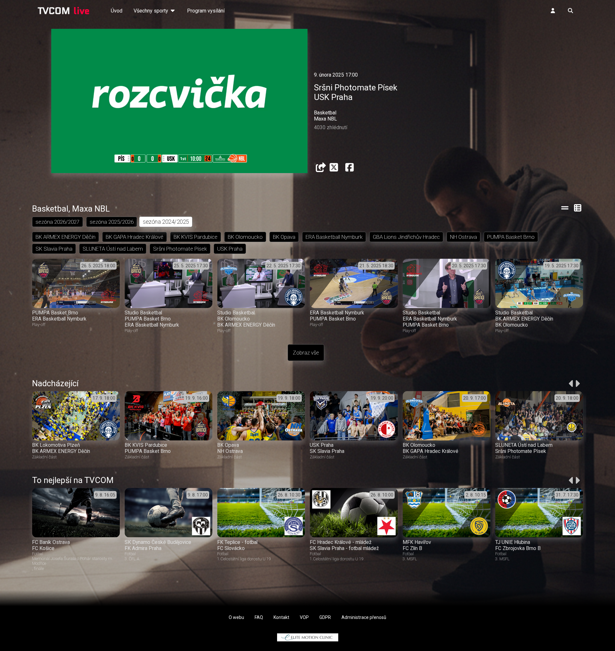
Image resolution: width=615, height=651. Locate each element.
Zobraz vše (306, 352)
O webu (236, 617)
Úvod (116, 11)
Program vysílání (206, 11)
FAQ (259, 617)
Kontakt (281, 617)
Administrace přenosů (363, 617)
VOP (304, 617)
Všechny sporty (151, 11)
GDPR (325, 617)
